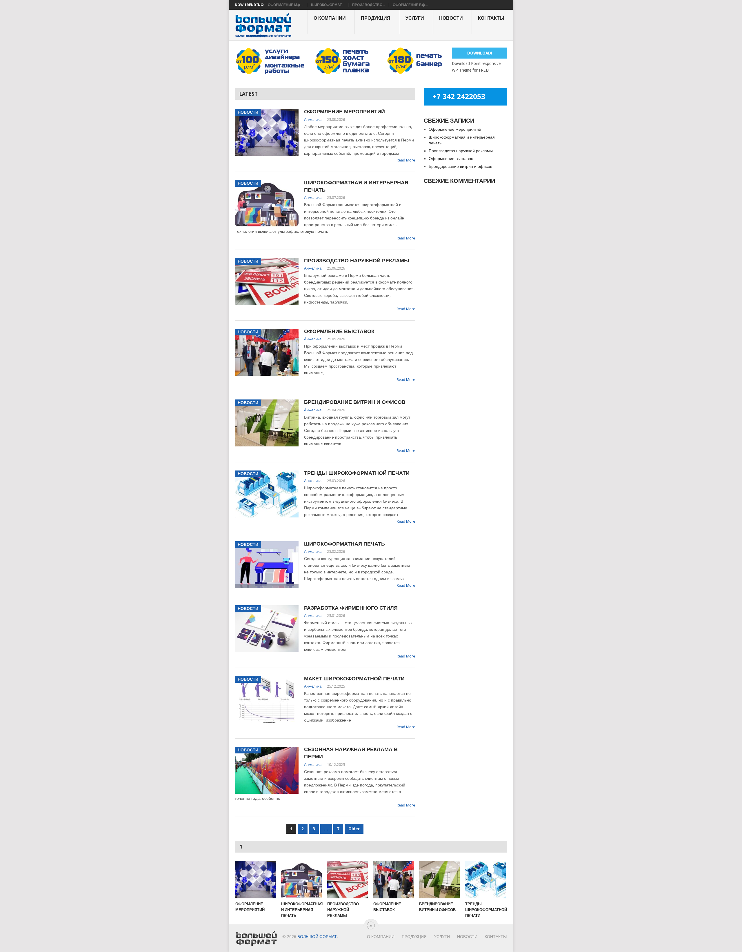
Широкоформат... (327, 5)
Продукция (375, 18)
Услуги (414, 18)
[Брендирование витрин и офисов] (439, 879)
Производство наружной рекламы (356, 260)
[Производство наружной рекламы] (347, 879)
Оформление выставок (339, 331)
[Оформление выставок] (393, 879)
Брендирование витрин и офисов (354, 402)
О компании (330, 18)
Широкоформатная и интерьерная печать (356, 186)
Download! (479, 53)
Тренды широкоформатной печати (357, 473)
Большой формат (317, 936)
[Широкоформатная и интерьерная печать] (301, 879)
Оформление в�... (410, 5)
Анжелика (312, 119)
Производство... (368, 5)
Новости (451, 18)
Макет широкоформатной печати (354, 678)
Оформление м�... (285, 5)
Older (354, 828)
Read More (406, 160)
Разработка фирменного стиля (351, 608)
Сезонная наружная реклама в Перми (351, 753)
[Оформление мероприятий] (255, 879)
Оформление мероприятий (344, 111)
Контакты (491, 18)
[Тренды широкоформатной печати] (485, 879)
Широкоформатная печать (344, 544)
